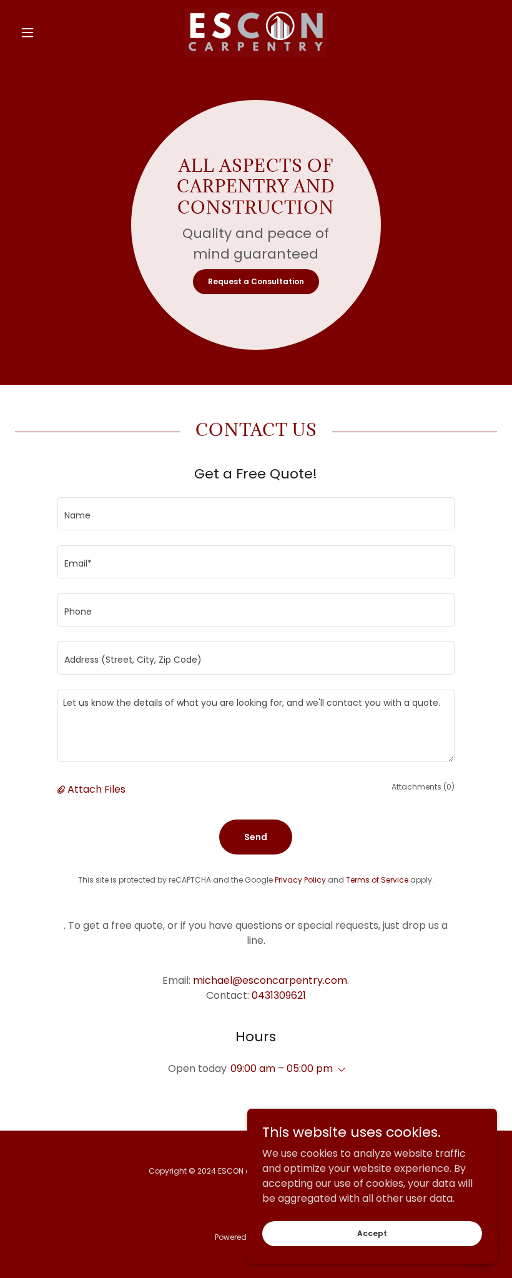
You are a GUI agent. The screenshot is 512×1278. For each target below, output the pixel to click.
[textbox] (255, 513)
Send (255, 837)
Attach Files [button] (96, 789)
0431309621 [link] (279, 995)
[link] (256, 32)
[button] (51, 32)
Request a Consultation (256, 281)
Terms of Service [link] (377, 879)
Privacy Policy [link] (300, 879)
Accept (372, 1232)
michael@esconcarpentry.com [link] (270, 980)
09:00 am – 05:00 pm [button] (281, 1068)
